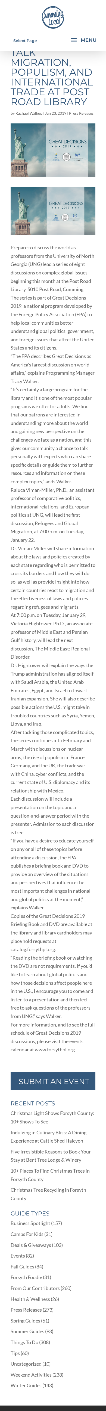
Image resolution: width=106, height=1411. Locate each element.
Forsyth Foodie (26, 1277)
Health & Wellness (30, 1299)
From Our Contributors (35, 1288)
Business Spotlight (30, 1223)
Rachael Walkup (28, 113)
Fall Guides (22, 1267)
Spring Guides (25, 1321)
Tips (15, 1353)
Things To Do (24, 1342)
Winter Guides (26, 1385)
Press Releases (81, 113)
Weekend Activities (31, 1375)
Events (18, 1256)
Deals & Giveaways (31, 1245)
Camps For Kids (27, 1234)
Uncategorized (26, 1364)
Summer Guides (27, 1331)
